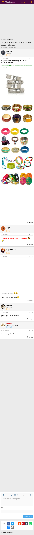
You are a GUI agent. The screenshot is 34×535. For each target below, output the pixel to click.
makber (4, 47)
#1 (32, 58)
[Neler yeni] (28, 2)
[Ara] (32, 2)
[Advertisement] (17, 22)
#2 (32, 234)
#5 (32, 331)
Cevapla (31, 222)
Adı (2, 508)
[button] (3, 494)
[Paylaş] (30, 58)
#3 (32, 256)
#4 (32, 312)
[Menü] (2, 2)
